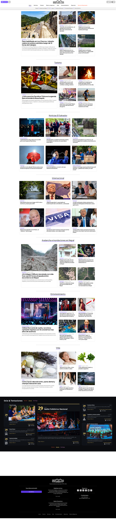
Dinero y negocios (50, 5)
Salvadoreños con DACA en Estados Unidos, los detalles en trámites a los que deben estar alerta (58, 141)
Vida (58, 5)
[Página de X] (81, 491)
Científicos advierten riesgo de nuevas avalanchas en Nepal (67, 284)
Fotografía (75, 138)
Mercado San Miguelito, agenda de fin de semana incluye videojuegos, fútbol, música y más (67, 337)
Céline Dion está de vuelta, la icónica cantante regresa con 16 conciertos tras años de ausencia (38, 329)
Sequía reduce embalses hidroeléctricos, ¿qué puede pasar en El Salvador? (85, 51)
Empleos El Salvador (59, 8)
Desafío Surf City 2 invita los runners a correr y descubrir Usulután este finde (85, 105)
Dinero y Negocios (73, 514)
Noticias (36, 5)
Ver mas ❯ (58, 496)
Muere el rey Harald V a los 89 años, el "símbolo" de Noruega (29, 230)
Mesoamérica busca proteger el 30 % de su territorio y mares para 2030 (31, 203)
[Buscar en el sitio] (9, 2)
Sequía (36, 8)
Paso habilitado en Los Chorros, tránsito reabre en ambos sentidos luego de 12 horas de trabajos (38, 43)
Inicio (30, 5)
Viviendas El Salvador (69, 8)
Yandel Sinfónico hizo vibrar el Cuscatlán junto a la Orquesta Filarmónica (30, 140)
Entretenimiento (65, 5)
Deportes (73, 5)
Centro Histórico (77, 8)
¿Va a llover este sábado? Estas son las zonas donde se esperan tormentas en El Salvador (31, 167)
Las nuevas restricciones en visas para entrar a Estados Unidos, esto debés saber (58, 230)
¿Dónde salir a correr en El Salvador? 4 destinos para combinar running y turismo (67, 83)
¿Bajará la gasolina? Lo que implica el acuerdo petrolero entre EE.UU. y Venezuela (58, 203)
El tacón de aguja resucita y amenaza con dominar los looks (66, 389)
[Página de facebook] (78, 491)
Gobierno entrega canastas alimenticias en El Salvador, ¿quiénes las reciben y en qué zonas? (84, 168)
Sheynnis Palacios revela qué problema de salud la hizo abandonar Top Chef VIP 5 (85, 315)
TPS (49, 8)
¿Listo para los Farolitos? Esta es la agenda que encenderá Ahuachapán (39, 97)
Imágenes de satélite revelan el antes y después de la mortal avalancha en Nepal (85, 284)
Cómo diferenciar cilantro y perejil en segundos (85, 368)
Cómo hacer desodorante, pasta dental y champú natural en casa (38, 382)
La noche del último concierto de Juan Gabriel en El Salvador (56, 167)
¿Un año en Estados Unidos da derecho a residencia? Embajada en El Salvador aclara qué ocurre (84, 204)
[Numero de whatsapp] (86, 491)
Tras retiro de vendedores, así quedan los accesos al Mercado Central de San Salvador (67, 29)
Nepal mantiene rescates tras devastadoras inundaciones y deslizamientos (86, 261)
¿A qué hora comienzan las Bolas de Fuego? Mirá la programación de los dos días (86, 83)
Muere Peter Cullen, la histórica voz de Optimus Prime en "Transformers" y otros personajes (85, 337)
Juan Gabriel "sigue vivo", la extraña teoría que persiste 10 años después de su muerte (67, 315)
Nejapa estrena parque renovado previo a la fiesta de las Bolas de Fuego (86, 28)
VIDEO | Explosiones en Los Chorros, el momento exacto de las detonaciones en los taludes (67, 52)
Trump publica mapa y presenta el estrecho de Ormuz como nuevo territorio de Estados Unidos (84, 231)
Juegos (52, 8)
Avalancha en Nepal (43, 8)
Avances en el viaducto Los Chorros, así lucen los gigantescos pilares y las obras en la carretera (84, 141)
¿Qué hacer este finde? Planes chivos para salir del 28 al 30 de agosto (67, 105)
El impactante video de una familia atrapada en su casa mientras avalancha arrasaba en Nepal (67, 261)
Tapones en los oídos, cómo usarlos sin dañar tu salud (67, 368)
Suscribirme (31, 491)
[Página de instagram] (83, 491)
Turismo (42, 5)
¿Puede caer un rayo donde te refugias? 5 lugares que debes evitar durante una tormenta (86, 389)
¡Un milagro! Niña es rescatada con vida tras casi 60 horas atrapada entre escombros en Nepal (37, 276)
